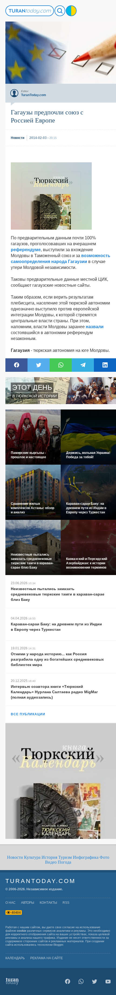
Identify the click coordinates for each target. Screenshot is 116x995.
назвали (95, 326)
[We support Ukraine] (71, 10)
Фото (104, 857)
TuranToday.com (40, 881)
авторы (27, 903)
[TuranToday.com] (29, 10)
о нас (10, 903)
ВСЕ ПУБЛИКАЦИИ (28, 714)
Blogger (58, 944)
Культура (32, 857)
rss (66, 903)
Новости (15, 857)
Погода (64, 862)
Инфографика (85, 857)
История (49, 857)
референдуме (26, 249)
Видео (51, 862)
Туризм (65, 857)
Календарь (15, 958)
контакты (48, 903)
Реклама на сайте (46, 958)
